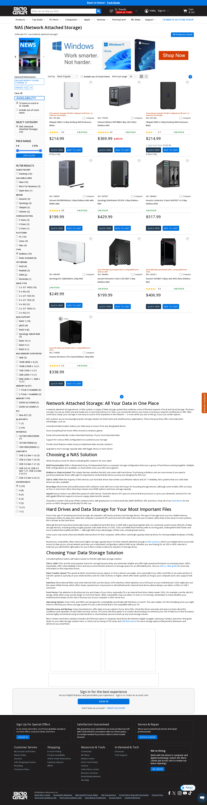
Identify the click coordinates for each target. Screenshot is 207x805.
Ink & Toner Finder (89, 762)
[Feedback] (204, 402)
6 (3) (21, 499)
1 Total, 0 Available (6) (30, 389)
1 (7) (21, 423)
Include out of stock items (29, 111)
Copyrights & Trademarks (95, 798)
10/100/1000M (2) (28, 442)
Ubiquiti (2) (24, 207)
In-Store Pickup (54, 751)
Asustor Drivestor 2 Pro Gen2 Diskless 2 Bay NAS (71, 356)
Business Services (89, 773)
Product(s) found (182, 34)
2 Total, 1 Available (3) (30, 394)
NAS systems (154, 541)
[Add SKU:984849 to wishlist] (139, 238)
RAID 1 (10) (24, 321)
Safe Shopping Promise (25, 762)
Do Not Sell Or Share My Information (134, 795)
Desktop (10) (25, 173)
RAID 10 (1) (24, 340)
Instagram (179, 793)
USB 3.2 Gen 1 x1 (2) (29, 464)
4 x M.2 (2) (24, 304)
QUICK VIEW (57, 150)
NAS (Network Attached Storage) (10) (28, 129)
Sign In (103, 701)
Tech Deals (113, 2)
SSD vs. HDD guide (168, 566)
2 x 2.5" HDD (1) (27, 308)
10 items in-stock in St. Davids (28, 104)
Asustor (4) (24, 199)
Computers (71, 19)
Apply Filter (29, 155)
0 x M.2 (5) (24, 291)
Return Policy (20, 755)
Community (86, 751)
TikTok (189, 793)
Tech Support (121, 755)
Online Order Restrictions (59, 758)
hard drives (177, 500)
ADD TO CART (74, 150)
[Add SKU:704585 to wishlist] (91, 317)
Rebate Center (88, 758)
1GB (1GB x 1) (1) (28, 370)
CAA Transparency (108, 795)
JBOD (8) (23, 325)
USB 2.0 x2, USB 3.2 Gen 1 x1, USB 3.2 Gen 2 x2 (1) (30, 471)
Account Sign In (115, 798)
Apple (87, 19)
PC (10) (22, 236)
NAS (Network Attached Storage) (27, 81)
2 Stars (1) (24, 228)
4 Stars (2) (24, 224)
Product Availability (56, 755)
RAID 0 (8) (24, 329)
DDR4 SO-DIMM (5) (29, 402)
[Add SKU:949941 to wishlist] (91, 160)
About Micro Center (42, 795)
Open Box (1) (25, 190)
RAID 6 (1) (24, 349)
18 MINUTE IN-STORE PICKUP (178, 19)
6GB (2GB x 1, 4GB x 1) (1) (29, 380)
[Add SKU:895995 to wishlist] (91, 238)
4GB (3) (23, 357)
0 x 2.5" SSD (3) (27, 300)
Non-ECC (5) (25, 415)
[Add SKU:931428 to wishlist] (91, 82)
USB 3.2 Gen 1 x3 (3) (29, 459)
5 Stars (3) (24, 220)
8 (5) (21, 494)
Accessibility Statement (62, 795)
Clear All (18, 93)
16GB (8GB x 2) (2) (28, 362)
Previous (15, 56)
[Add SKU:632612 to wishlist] (187, 238)
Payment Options (55, 762)
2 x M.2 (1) (24, 312)
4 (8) (21, 490)
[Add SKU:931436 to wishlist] (187, 82)
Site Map (85, 780)
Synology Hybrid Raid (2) (29, 335)
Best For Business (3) (29, 186)
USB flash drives (129, 621)
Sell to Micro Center (90, 769)
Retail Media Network (91, 776)
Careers (84, 765)
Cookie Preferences (132, 798)
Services (101, 19)
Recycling (18, 765)
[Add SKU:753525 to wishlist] (139, 82)
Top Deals (37, 19)
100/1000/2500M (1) (29, 447)
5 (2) (21, 503)
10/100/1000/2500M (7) (29, 437)
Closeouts (119, 751)
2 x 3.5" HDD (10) (28, 287)
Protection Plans (21, 769)
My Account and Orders (25, 751)
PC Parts (54, 19)
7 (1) (21, 511)
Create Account (116, 708)
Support (149, 19)
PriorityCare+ (119, 19)
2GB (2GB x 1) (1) (28, 374)
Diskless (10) (25, 253)
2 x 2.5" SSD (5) (27, 295)
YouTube (185, 793)
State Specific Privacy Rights (86, 795)
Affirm (50, 765)
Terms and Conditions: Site (45, 798)
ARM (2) (23, 274)
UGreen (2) (24, 211)
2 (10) (22, 427)
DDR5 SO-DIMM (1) (29, 406)
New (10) (23, 182)
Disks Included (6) (28, 258)
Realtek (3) (24, 270)
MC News (135, 19)
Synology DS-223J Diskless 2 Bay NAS (66, 278)
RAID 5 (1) (24, 345)
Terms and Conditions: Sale (70, 798)
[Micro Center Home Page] (20, 9)
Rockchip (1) (25, 279)
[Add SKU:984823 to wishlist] (187, 160)
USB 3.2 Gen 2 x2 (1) (29, 477)
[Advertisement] (75, 650)
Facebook (169, 793)
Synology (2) (25, 203)
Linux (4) (23, 241)
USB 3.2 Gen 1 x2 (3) (29, 455)
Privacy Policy (157, 795)
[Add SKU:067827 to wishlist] (139, 160)
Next (43, 56)
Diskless (20, 87)
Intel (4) (23, 266)
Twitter (174, 793)
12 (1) (22, 507)
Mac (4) (23, 245)
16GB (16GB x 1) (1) (29, 366)
